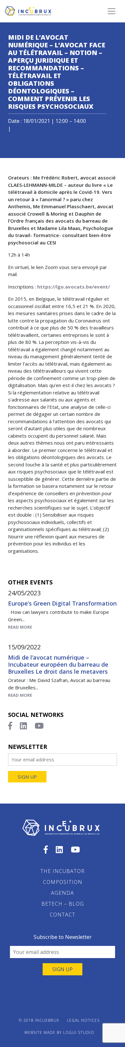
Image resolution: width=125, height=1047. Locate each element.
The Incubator (62, 871)
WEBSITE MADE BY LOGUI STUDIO (59, 1032)
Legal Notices (83, 1020)
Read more (20, 627)
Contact (62, 914)
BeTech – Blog (62, 903)
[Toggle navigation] (111, 11)
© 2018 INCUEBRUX (39, 1020)
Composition (62, 881)
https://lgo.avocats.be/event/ (73, 286)
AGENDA (62, 892)
